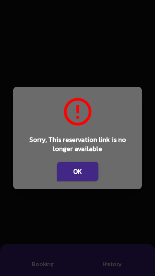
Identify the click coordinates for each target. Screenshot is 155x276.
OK (77, 171)
